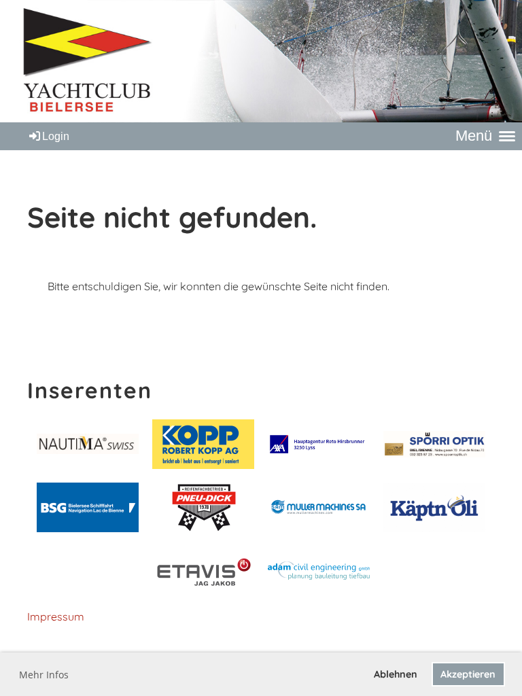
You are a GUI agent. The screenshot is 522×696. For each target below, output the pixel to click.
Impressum (55, 616)
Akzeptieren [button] (467, 674)
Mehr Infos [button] (44, 674)
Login (55, 136)
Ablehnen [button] (395, 674)
